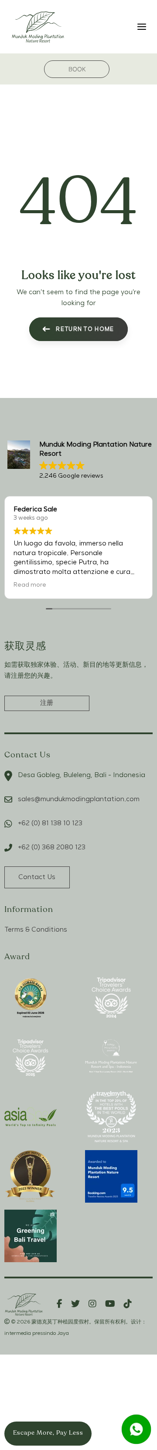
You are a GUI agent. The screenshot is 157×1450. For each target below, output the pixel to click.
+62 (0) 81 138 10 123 (50, 823)
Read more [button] (30, 585)
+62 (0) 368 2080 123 (51, 848)
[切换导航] (123, 26)
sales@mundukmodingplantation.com (79, 799)
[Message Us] (136, 1429)
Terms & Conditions (35, 930)
